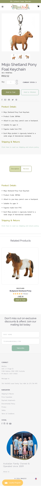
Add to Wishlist (30, 92)
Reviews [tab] (26, 169)
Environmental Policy (8, 404)
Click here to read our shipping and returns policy (20, 147)
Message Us (5, 379)
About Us (6, 472)
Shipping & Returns (8, 394)
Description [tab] (15, 169)
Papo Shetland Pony (29, 291)
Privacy (4, 407)
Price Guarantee (7, 397)
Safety (4, 410)
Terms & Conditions (8, 414)
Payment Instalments (8, 400)
